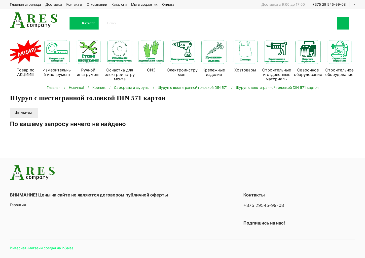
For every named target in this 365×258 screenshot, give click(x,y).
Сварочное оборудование (308, 72)
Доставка (53, 4)
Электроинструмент (182, 72)
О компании (97, 4)
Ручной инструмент (88, 72)
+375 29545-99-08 (263, 205)
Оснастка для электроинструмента (120, 74)
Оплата (168, 4)
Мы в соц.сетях (144, 4)
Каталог (88, 23)
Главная (54, 87)
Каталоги (119, 4)
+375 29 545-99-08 (329, 4)
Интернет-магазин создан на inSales (41, 248)
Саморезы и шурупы (131, 87)
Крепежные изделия (214, 72)
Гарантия (18, 205)
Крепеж (99, 87)
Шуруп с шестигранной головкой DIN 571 (193, 87)
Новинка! (76, 87)
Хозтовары (245, 69)
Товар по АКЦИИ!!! (26, 72)
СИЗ (151, 69)
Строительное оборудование (339, 72)
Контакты (74, 4)
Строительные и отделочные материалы (276, 74)
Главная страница (25, 4)
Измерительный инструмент (57, 72)
